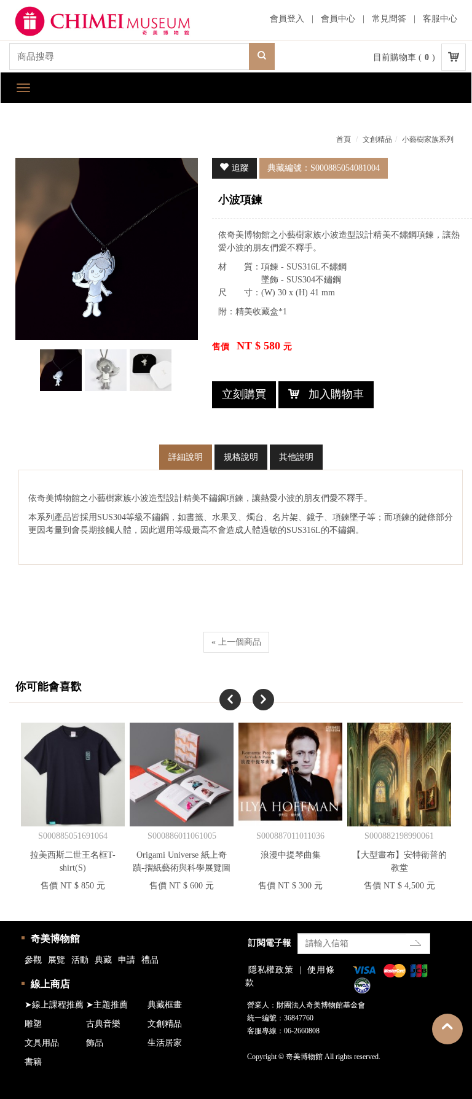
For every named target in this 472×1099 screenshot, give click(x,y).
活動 (79, 960)
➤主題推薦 (107, 1004)
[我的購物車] (453, 57)
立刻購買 (244, 394)
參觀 (33, 960)
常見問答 (389, 18)
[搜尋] (262, 56)
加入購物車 (336, 394)
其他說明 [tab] (296, 457)
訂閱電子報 (269, 942)
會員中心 (338, 18)
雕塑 (33, 1023)
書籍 (33, 1061)
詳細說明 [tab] (185, 457)
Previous (219, 689)
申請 (126, 960)
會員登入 (287, 18)
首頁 (343, 139)
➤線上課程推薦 (54, 1004)
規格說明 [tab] (241, 457)
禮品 (150, 960)
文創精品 (377, 139)
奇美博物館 (55, 938)
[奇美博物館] (113, 22)
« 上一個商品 (236, 642)
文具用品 (42, 1042)
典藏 (103, 960)
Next (252, 689)
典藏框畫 (165, 1004)
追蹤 (240, 168)
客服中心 (440, 18)
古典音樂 (103, 1023)
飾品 (94, 1042)
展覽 (56, 960)
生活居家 (165, 1042)
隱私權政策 (271, 969)
